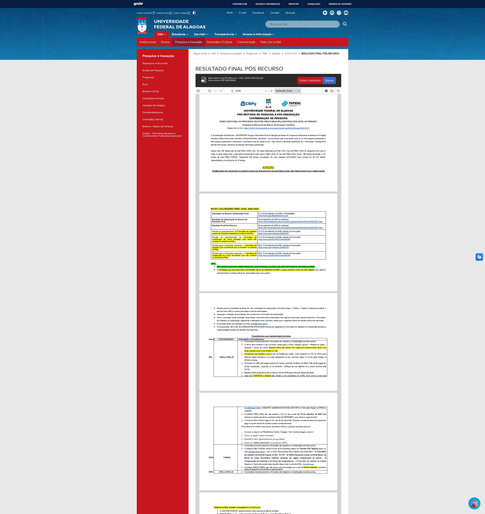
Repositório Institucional (155, 63)
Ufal (160, 34)
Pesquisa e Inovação (188, 42)
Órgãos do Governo (340, 4)
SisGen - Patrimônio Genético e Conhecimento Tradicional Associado (161, 134)
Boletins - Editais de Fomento (157, 126)
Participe (294, 4)
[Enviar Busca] (344, 24)
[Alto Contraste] (193, 12)
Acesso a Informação (257, 34)
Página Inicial (200, 53)
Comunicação (246, 42)
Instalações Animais (153, 98)
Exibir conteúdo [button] (310, 80)
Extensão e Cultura (219, 42)
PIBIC (265, 53)
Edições (276, 53)
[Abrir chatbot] (474, 503)
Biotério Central (150, 91)
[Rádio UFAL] (325, 13)
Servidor (200, 34)
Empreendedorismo (152, 112)
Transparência (224, 34)
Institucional (148, 42)
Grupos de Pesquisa (152, 70)
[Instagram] (339, 13)
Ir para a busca (163, 13)
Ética (145, 84)
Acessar (290, 12)
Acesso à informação (268, 4)
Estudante (178, 34)
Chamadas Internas (152, 119)
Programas (148, 77)
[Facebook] (332, 13)
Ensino (165, 42)
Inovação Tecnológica (153, 105)
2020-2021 (291, 53)
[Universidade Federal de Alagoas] (142, 27)
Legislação (313, 4)
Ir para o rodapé (181, 13)
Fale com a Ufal (270, 42)
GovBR (138, 4)
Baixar (329, 80)
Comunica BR (239, 4)
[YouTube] (346, 13)
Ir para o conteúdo (145, 13)
